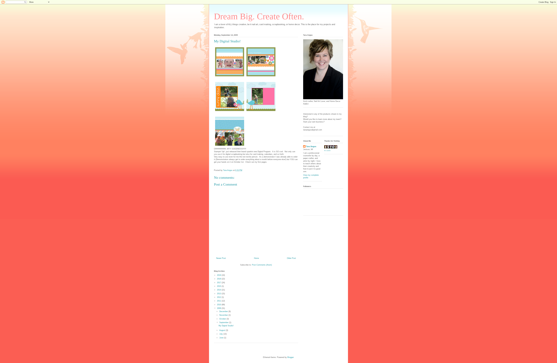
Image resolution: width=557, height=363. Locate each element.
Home (256, 258)
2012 (219, 297)
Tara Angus (311, 146)
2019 (219, 275)
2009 (219, 308)
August (222, 330)
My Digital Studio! (226, 326)
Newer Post (221, 258)
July (221, 334)
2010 (219, 305)
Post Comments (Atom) (262, 265)
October (223, 319)
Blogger (290, 357)
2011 (219, 301)
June (221, 338)
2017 (219, 282)
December (223, 311)
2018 (219, 279)
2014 (219, 290)
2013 (219, 293)
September (224, 322)
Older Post (291, 258)
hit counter (327, 150)
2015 (219, 286)
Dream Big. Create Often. (259, 16)
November (223, 315)
